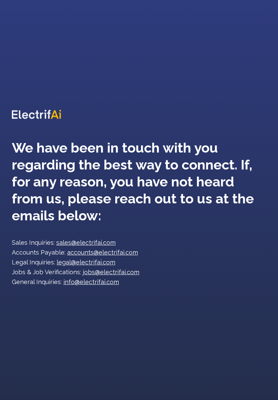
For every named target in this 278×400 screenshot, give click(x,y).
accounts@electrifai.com (102, 252)
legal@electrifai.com (86, 262)
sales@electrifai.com (86, 242)
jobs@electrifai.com (111, 272)
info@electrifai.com (91, 281)
